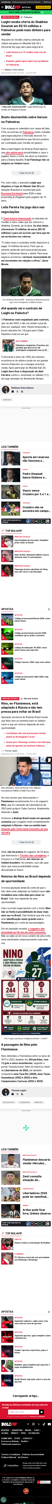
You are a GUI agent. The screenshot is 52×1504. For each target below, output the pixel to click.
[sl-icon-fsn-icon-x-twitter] (38, 84)
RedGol (24, 102)
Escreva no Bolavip (10, 102)
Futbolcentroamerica (11, 104)
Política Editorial (8, 118)
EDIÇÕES (5, 90)
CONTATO (27, 99)
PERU (23, 93)
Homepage (46, 56)
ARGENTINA (17, 90)
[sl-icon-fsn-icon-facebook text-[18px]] (28, 84)
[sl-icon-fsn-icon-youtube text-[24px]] (49, 84)
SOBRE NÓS (6, 99)
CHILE (36, 90)
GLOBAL (5, 93)
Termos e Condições (37, 77)
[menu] (2, 7)
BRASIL (28, 90)
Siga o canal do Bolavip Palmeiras (24, 12)
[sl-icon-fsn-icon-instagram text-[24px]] (33, 84)
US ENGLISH (33, 93)
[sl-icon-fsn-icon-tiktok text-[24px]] (44, 84)
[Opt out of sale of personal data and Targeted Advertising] (3, 1500)
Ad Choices (23, 118)
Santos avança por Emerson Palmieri (26, 2)
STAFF (17, 99)
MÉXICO (14, 93)
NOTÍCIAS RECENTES (27, 8)
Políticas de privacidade (33, 115)
